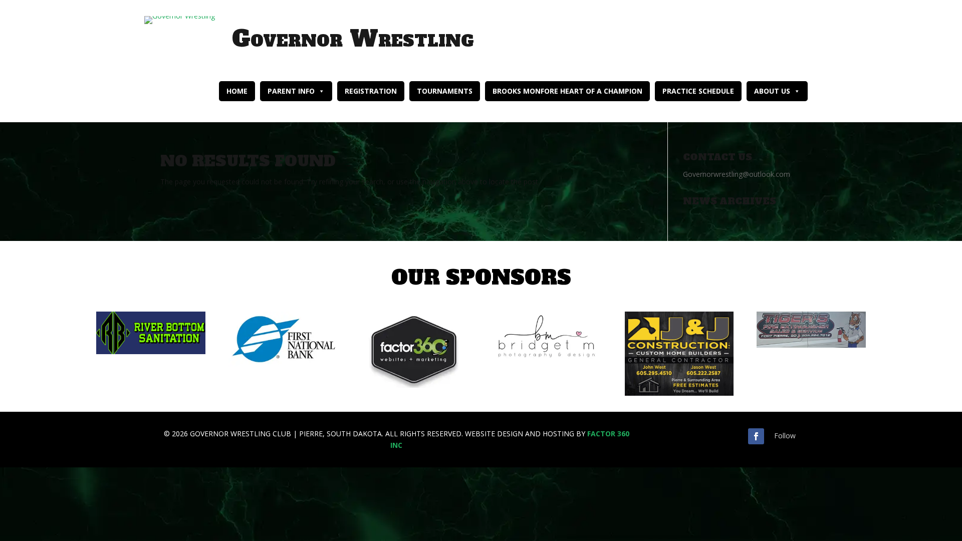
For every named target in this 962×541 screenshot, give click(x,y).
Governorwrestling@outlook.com (736, 174)
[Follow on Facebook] (756, 436)
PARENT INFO (291, 91)
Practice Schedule (698, 91)
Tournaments (444, 91)
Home (237, 91)
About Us (772, 91)
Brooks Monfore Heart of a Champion (567, 91)
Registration (371, 91)
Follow (785, 435)
